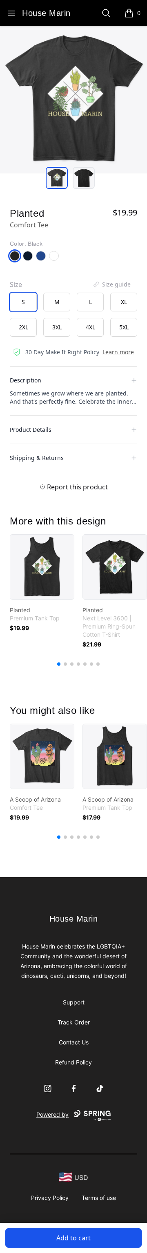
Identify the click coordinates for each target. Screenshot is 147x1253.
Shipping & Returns (37, 458)
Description (25, 380)
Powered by (52, 1114)
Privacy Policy (50, 1197)
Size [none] (16, 284)
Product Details (30, 429)
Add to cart (73, 1237)
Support (74, 1002)
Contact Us (74, 1042)
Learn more (118, 352)
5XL (124, 327)
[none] (111, 284)
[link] (42, 567)
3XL (57, 327)
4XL (90, 327)
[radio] (23, 302)
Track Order (74, 1022)
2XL (23, 327)
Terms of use (99, 1197)
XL (124, 302)
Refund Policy (73, 1062)
